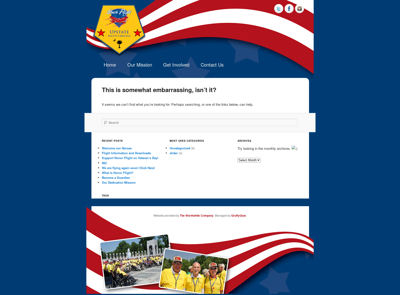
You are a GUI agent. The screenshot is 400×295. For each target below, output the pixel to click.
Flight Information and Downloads (126, 153)
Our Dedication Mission (119, 182)
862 (104, 163)
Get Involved (176, 64)
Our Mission (139, 64)
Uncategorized (180, 148)
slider (174, 153)
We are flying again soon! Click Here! (128, 168)
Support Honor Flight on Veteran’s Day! (130, 158)
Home (110, 64)
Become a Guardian (116, 177)
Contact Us (212, 64)
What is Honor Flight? (117, 172)
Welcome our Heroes (117, 148)
